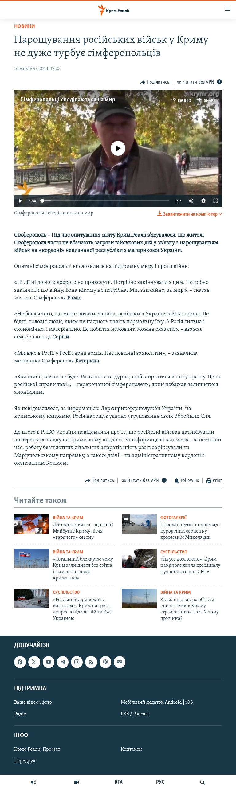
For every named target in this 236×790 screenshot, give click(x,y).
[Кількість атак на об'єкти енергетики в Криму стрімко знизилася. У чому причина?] (139, 598)
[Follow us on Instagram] (77, 662)
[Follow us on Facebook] (20, 662)
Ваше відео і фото (33, 702)
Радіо (20, 714)
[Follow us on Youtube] (48, 662)
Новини (24, 26)
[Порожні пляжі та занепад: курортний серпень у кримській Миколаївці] (139, 524)
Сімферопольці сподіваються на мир (67, 100)
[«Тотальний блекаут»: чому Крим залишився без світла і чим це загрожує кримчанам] (31, 558)
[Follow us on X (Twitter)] (34, 662)
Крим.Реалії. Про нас (37, 749)
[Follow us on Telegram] (63, 662)
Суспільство (173, 552)
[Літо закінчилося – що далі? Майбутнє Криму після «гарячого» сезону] (31, 524)
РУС (160, 782)
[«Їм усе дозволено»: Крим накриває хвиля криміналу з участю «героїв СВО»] (139, 558)
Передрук (25, 761)
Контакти (131, 749)
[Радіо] (33, 782)
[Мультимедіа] (76, 782)
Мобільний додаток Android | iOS (157, 702)
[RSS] (91, 662)
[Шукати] (202, 782)
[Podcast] (105, 662)
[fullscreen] (216, 201)
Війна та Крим (68, 518)
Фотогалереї (173, 518)
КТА (119, 782)
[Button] (154, 82)
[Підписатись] (119, 662)
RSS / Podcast (135, 714)
